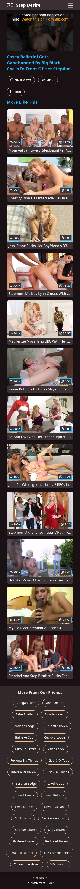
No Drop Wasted (53, 818)
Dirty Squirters (25, 749)
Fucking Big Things (24, 760)
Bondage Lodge (23, 726)
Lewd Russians (54, 807)
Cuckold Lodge (54, 737)
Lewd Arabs (55, 784)
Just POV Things (58, 772)
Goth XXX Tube (59, 760)
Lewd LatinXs (24, 807)
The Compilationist (57, 853)
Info (17, 92)
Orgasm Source (26, 830)
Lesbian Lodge (26, 784)
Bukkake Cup (24, 737)
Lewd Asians (25, 795)
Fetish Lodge (56, 749)
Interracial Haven (23, 772)
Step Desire (28, 5)
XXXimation (58, 864)
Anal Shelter (55, 703)
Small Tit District (21, 853)
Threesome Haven (27, 864)
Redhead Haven (56, 841)
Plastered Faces (23, 841)
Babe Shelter (25, 714)
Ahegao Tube (26, 703)
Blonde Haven (54, 714)
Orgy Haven (56, 830)
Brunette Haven (56, 726)
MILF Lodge (23, 818)
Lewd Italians (54, 795)
